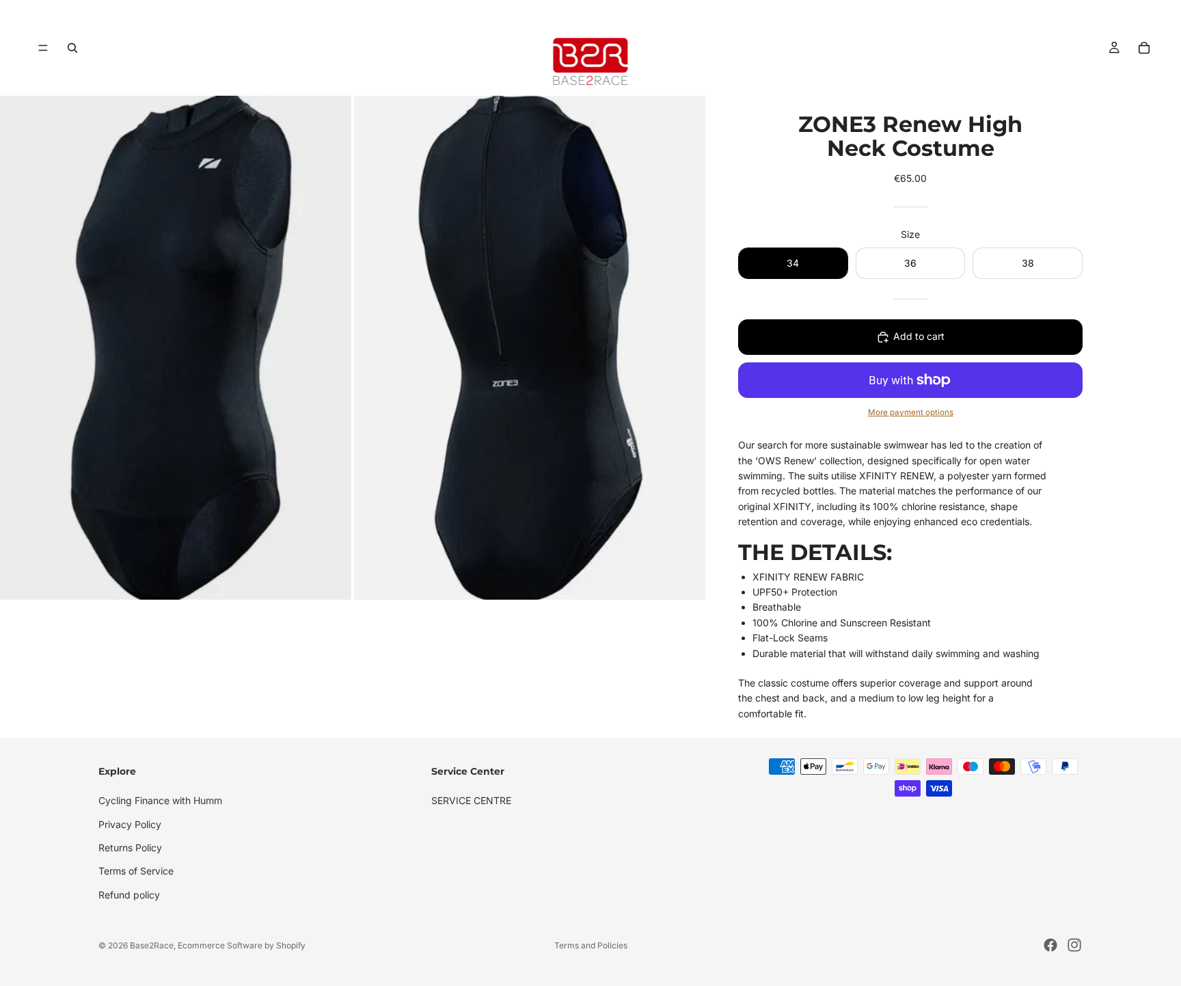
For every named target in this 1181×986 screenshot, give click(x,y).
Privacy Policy (129, 824)
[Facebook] (1050, 945)
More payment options (910, 412)
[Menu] (43, 48)
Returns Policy (130, 847)
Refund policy (129, 895)
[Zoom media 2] (529, 348)
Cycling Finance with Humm (160, 800)
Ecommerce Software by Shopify (242, 945)
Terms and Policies (590, 945)
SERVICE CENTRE (471, 800)
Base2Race (152, 945)
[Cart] (1144, 48)
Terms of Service (136, 871)
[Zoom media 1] (175, 348)
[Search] (72, 48)
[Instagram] (1074, 945)
